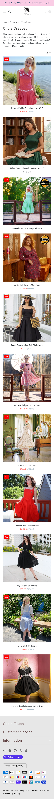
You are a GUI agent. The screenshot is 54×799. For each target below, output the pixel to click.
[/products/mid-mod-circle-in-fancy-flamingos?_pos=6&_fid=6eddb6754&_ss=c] (27, 378)
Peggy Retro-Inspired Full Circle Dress (27, 345)
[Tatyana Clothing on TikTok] (28, 750)
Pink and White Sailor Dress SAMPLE (27, 108)
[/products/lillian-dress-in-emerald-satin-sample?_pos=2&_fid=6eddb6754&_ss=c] (27, 141)
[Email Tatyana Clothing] (6, 750)
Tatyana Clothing (17, 790)
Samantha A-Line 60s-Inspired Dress (27, 228)
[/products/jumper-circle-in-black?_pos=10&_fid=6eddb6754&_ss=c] (27, 618)
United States (14, 765)
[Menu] (4, 12)
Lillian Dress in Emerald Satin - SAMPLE (27, 168)
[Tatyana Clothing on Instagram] (17, 750)
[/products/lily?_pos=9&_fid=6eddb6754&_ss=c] (27, 558)
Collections (14, 22)
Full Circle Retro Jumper (27, 645)
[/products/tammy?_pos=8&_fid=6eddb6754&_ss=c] (27, 498)
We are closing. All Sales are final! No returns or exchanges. (27, 3)
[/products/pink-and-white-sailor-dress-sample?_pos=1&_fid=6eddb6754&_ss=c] (27, 80)
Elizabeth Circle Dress (27, 465)
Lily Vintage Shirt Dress (27, 585)
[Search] (9, 12)
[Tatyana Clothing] (27, 11)
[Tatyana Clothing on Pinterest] (22, 750)
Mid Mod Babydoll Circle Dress (27, 405)
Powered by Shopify (11, 793)
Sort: (45, 52)
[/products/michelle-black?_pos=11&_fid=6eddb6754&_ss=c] (27, 678)
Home (5, 22)
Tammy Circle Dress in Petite (27, 525)
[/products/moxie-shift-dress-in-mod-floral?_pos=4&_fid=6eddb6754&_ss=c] (27, 257)
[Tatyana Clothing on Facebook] (11, 750)
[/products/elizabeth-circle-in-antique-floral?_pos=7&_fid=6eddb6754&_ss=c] (27, 438)
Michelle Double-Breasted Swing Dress (27, 706)
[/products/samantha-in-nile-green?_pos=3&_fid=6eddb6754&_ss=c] (27, 201)
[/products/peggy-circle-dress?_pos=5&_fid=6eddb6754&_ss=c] (27, 318)
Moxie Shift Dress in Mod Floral (27, 285)
